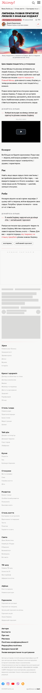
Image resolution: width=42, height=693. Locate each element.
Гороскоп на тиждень (9, 607)
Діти (3, 484)
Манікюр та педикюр (9, 387)
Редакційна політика (12, 646)
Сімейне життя (7, 481)
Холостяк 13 (6, 571)
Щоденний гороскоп (9, 620)
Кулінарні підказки (8, 463)
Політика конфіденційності (15, 642)
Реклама (6, 639)
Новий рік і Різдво (8, 544)
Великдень (6, 554)
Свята (4, 537)
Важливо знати (7, 505)
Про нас (5, 636)
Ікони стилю (6, 418)
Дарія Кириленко (14, 23)
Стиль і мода (8, 408)
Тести (4, 523)
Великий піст (6, 550)
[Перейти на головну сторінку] (8, 3)
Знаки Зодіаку (7, 617)
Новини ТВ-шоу (7, 568)
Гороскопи (7, 600)
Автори (5, 629)
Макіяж (4, 383)
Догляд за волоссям (9, 380)
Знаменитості (7, 352)
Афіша (5, 586)
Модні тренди (7, 421)
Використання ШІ (10, 649)
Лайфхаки (5, 445)
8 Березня (5, 547)
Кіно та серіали (7, 589)
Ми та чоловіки (7, 474)
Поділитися (38, 24)
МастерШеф (6, 575)
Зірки (4, 346)
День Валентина (8, 540)
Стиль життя (8, 513)
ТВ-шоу (5, 565)
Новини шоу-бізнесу (9, 349)
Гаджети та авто (8, 529)
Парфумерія (6, 397)
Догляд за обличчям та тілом (12, 376)
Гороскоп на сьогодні (9, 603)
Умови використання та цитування (18, 652)
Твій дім (5, 432)
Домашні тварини (8, 439)
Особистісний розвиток (10, 498)
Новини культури (8, 592)
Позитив (5, 526)
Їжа (3, 460)
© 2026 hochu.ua (8, 689)
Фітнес (4, 400)
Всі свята (5, 557)
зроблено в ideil (33, 689)
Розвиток (6, 492)
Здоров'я (5, 393)
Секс (3, 477)
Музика (4, 362)
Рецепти (5, 456)
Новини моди (6, 411)
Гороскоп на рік (7, 613)
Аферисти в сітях (8, 578)
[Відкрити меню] (38, 2)
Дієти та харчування (9, 390)
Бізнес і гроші (6, 495)
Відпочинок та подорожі (10, 519)
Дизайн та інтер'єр (8, 435)
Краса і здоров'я (9, 374)
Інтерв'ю (5, 366)
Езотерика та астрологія (12, 20)
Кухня (4, 453)
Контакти (6, 632)
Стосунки (6, 471)
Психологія (5, 502)
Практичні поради (8, 414)
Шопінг (4, 425)
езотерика (7, 243)
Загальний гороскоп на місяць (12, 610)
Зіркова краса (7, 355)
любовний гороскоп (24, 243)
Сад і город (6, 442)
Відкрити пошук (33, 2)
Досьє (4, 359)
